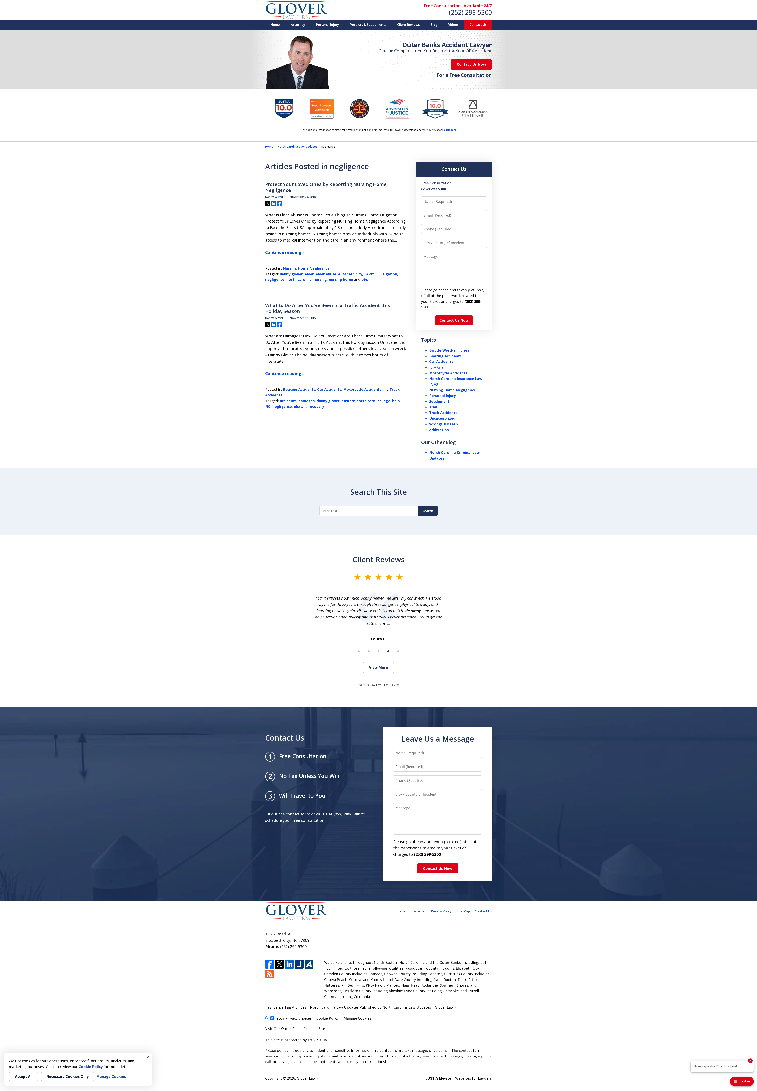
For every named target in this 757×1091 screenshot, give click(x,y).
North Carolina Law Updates (297, 146)
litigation (389, 274)
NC (267, 406)
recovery (316, 406)
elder (309, 274)
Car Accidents (329, 389)
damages (306, 400)
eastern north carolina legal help (371, 400)
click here (450, 130)
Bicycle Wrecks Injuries (449, 350)
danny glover (291, 274)
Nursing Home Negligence (306, 268)
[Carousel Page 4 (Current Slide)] (388, 651)
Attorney (298, 24)
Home (275, 24)
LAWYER (371, 274)
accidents (288, 400)
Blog (434, 24)
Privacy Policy (441, 911)
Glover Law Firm (310, 1078)
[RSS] (269, 974)
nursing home (341, 279)
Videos (453, 24)
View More (378, 667)
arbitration (439, 429)
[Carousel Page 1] (359, 651)
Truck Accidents (443, 412)
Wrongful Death (443, 424)
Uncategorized (442, 418)
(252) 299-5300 (470, 12)
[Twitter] (279, 964)
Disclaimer (418, 911)
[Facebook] (269, 964)
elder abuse (326, 274)
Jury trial (437, 367)
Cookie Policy (327, 1018)
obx (364, 279)
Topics (428, 339)
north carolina (299, 279)
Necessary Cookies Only (67, 1076)
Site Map (463, 911)
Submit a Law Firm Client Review (378, 685)
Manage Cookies (357, 1018)
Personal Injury (327, 24)
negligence (274, 279)
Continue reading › (284, 252)
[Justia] (299, 964)
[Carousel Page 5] (398, 651)
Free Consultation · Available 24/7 (458, 5)
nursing (320, 279)
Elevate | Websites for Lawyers (458, 1078)
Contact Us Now (471, 64)
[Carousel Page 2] (369, 651)
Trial (433, 407)
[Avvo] (309, 964)
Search (427, 511)
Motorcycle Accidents (362, 389)
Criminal (310, 1028)
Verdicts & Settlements (368, 24)
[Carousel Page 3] (378, 651)
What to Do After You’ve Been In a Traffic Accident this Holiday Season (327, 308)
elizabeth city (350, 274)
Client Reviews (408, 24)
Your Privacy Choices (294, 1018)
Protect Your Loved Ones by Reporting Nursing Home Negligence (326, 187)
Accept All (23, 1076)
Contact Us (478, 24)
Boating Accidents (299, 389)
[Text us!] (742, 1082)
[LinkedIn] (289, 964)
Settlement (439, 401)
